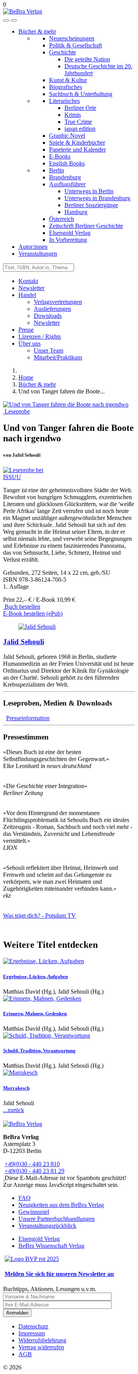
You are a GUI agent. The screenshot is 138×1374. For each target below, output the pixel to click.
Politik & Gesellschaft (75, 45)
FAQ (24, 1198)
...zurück (13, 1110)
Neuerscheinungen (71, 38)
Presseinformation (27, 718)
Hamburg (75, 212)
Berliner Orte (80, 108)
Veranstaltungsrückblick (47, 1225)
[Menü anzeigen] (14, 20)
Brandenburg (65, 177)
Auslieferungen (52, 309)
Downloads (48, 315)
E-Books (60, 156)
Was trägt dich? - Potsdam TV (39, 915)
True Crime (78, 121)
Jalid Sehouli (23, 642)
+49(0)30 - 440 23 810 (32, 1164)
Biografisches (65, 87)
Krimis (72, 114)
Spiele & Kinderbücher (77, 142)
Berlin (56, 170)
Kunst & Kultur (68, 80)
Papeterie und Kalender (77, 149)
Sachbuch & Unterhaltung (80, 94)
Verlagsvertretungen (58, 302)
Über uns (29, 343)
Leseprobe (16, 411)
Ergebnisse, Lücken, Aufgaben (35, 976)
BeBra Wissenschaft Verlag (51, 1245)
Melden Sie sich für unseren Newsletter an (59, 1274)
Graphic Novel (67, 135)
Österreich (61, 219)
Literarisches (64, 101)
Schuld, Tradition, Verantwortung (39, 1050)
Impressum (31, 1333)
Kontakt (28, 281)
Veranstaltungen (37, 253)
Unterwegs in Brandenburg (97, 198)
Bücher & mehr (37, 31)
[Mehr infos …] (37, 626)
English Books (67, 163)
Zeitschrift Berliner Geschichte (86, 226)
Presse (26, 329)
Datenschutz (33, 1326)
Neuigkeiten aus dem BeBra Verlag (61, 1205)
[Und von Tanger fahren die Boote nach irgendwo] (65, 404)
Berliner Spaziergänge (91, 205)
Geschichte (62, 52)
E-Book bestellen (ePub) (32, 613)
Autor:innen (33, 246)
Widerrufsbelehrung (42, 1340)
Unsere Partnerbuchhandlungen (56, 1218)
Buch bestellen (21, 606)
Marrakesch (16, 1088)
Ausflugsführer (67, 184)
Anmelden (17, 1313)
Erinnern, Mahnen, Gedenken (35, 1013)
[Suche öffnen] (6, 20)
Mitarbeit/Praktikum (58, 357)
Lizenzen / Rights (39, 336)
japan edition (79, 128)
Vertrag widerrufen (41, 1347)
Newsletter (31, 288)
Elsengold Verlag (69, 233)
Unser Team (48, 350)
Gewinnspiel (33, 1212)
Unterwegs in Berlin (88, 191)
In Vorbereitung (68, 239)
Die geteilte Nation (87, 59)
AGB (25, 1354)
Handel (27, 295)
